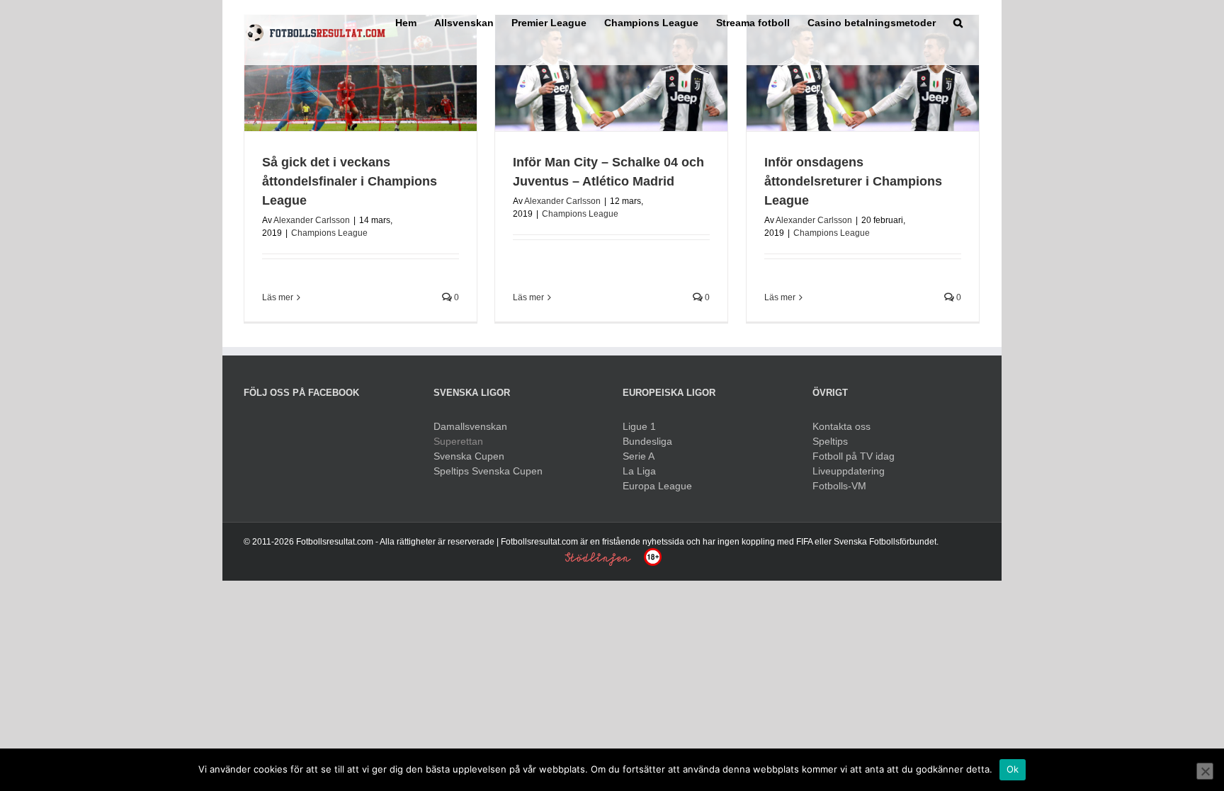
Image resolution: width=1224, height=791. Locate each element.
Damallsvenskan (470, 426)
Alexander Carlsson (311, 220)
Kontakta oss (841, 426)
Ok (1013, 769)
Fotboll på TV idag (853, 456)
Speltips (830, 441)
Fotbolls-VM (839, 485)
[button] (958, 21)
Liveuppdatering (848, 471)
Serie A (638, 456)
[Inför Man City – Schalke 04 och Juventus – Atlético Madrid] (611, 73)
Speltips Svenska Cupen (488, 471)
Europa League (657, 485)
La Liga (639, 471)
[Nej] (1204, 771)
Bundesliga (647, 441)
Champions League (329, 233)
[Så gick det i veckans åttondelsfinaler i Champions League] (360, 73)
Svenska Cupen (469, 456)
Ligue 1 (639, 426)
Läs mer (277, 297)
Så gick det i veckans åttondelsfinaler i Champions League (349, 181)
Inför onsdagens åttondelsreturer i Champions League (853, 181)
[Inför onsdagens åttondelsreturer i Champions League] (863, 73)
